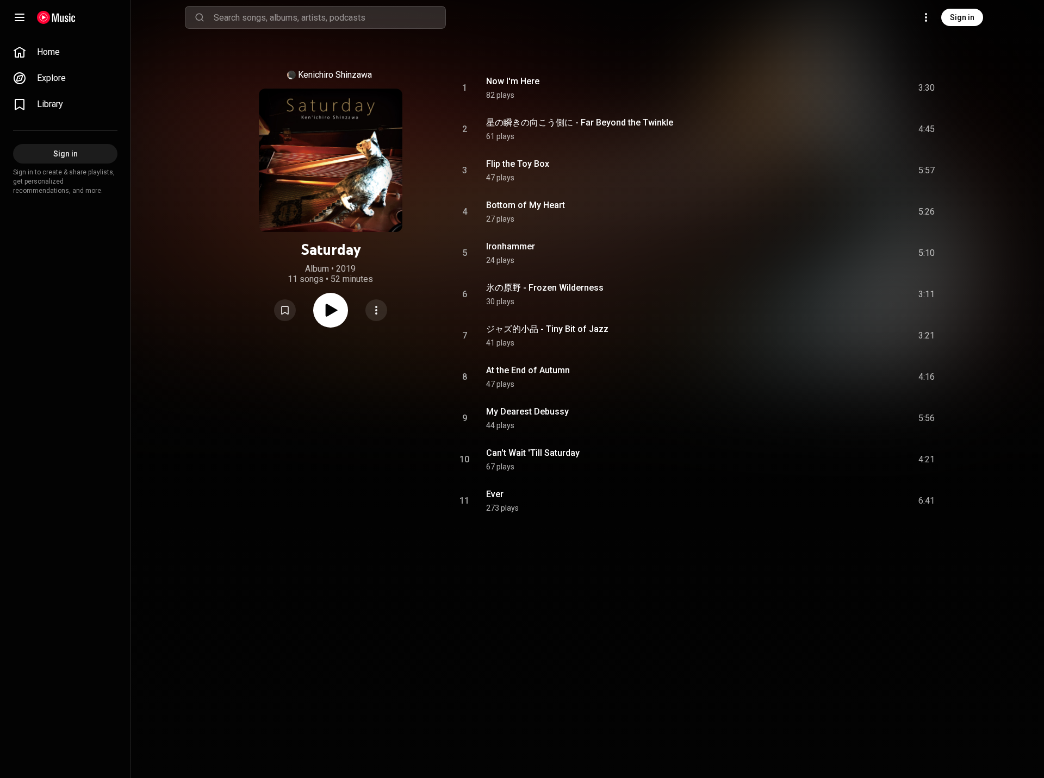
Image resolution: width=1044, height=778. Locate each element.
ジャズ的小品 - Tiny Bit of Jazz (547, 329)
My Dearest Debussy (527, 411)
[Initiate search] (199, 17)
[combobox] (329, 17)
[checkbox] (927, 88)
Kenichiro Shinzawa (335, 75)
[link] (65, 52)
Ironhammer (510, 246)
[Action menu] (376, 310)
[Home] (56, 17)
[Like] (844, 88)
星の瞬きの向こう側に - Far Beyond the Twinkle (579, 122)
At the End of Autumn (528, 370)
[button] (285, 310)
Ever (495, 494)
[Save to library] (284, 310)
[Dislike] (865, 88)
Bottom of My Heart (525, 205)
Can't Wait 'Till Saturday (533, 453)
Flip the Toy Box (517, 164)
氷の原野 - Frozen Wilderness (545, 288)
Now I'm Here (512, 81)
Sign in (962, 17)
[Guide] (19, 17)
